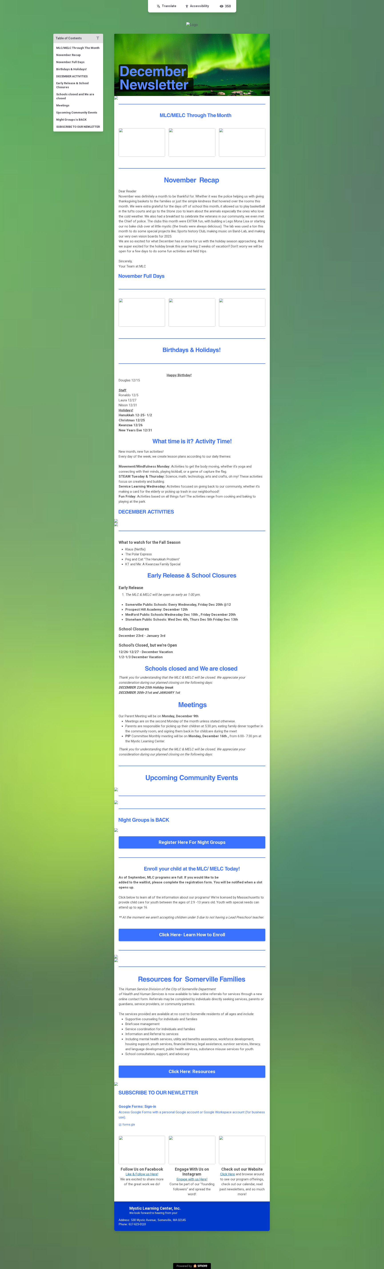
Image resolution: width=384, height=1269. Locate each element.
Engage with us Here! (192, 1179)
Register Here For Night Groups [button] (192, 842)
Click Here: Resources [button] (192, 1071)
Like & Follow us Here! (142, 1174)
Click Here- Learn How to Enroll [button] (192, 934)
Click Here (227, 1174)
